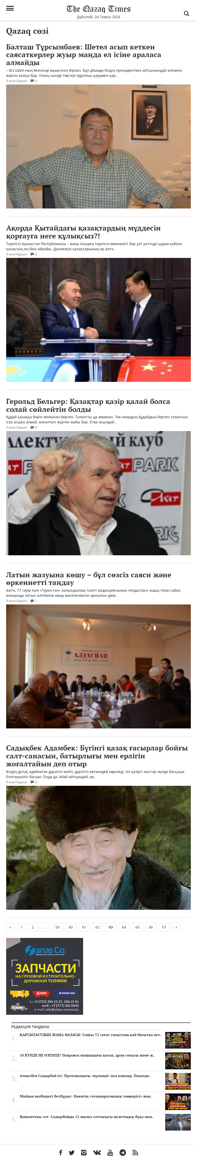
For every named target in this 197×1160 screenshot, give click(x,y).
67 (164, 927)
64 (124, 927)
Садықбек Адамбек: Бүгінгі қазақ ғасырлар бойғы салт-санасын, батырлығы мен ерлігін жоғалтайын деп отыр (97, 755)
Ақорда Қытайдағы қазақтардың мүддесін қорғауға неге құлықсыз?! (83, 232)
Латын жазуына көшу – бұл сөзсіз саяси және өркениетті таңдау (88, 578)
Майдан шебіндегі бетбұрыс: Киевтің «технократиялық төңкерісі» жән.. (86, 1096)
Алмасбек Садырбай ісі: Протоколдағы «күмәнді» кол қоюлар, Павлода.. (85, 1076)
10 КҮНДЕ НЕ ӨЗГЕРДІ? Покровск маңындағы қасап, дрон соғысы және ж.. (87, 1055)
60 (71, 927)
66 (151, 927)
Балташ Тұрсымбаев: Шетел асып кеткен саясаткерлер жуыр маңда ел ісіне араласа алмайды (83, 54)
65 (137, 927)
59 (57, 927)
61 (84, 927)
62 (97, 927)
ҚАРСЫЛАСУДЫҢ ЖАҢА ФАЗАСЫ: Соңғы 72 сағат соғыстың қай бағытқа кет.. (91, 1035)
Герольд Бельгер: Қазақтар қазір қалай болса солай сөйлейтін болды (88, 405)
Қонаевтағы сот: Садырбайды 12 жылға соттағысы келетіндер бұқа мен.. (87, 1117)
